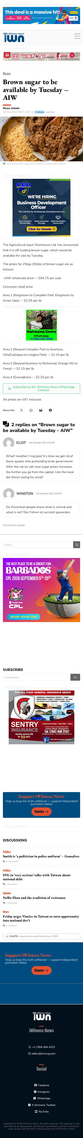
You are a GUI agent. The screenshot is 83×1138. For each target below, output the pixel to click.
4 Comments (12, 861)
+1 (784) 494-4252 (43, 1047)
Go (75, 677)
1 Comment (11, 884)
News (7, 73)
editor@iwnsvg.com (43, 1053)
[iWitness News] (41, 1016)
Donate (39, 811)
